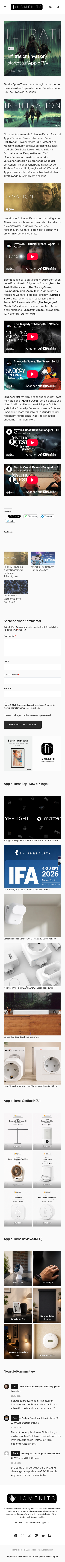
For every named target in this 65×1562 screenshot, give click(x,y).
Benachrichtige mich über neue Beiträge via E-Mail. (28, 715)
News (11, 48)
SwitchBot (17, 1184)
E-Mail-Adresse (11, 675)
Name (7, 661)
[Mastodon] (36, 1535)
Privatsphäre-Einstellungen (45, 1557)
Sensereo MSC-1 (47, 1355)
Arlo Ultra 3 (18, 1282)
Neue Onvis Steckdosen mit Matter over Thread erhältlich (31, 1086)
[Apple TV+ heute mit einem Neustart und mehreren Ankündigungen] (16, 558)
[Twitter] (29, 1535)
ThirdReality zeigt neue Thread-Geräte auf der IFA (27, 889)
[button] (5, 7)
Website (7, 688)
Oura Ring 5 (47, 1282)
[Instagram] (22, 1535)
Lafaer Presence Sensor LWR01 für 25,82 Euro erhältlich (30, 938)
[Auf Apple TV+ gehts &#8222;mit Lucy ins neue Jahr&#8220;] (43, 558)
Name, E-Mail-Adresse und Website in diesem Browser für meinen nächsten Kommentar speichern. (29, 706)
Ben (15, 1418)
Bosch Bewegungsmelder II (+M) (18, 1352)
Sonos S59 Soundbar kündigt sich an (21, 1037)
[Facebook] (15, 1535)
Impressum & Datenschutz (19, 1557)
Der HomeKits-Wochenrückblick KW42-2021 (12, 598)
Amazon (17, 1146)
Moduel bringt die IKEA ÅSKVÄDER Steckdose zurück (29, 988)
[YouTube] (43, 1535)
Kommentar (10, 636)
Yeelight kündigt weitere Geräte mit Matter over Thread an (31, 840)
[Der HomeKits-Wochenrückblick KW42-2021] (16, 587)
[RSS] (49, 1535)
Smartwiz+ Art (18, 1319)
